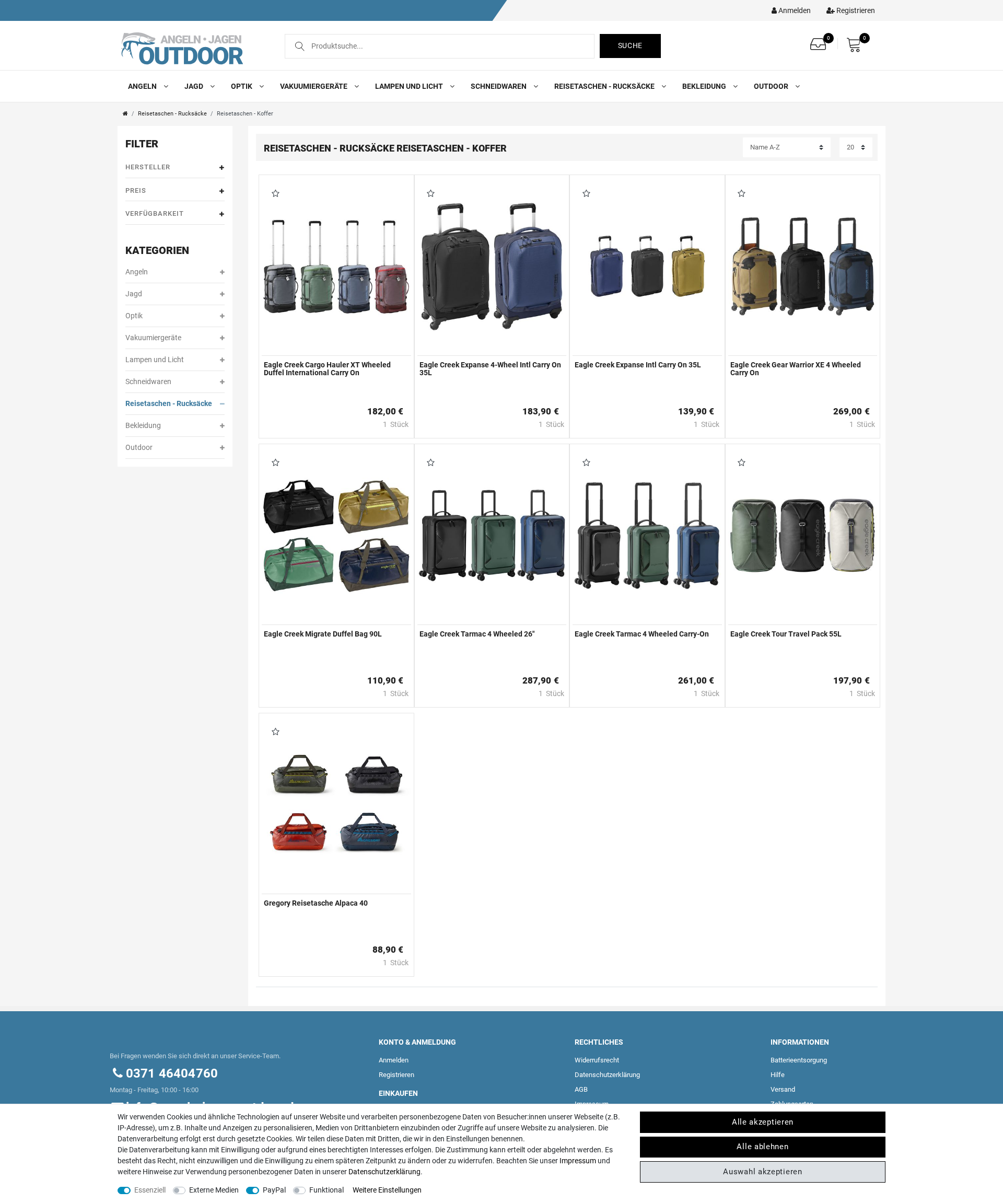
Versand (783, 1089)
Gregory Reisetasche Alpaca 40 (316, 903)
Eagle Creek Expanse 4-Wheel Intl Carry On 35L (490, 369)
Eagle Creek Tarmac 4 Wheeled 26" (476, 634)
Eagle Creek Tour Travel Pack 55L (786, 634)
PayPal (274, 1190)
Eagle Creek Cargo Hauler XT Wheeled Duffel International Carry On (327, 369)
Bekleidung (705, 86)
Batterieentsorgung (799, 1060)
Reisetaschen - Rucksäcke (605, 86)
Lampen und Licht (410, 86)
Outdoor (772, 86)
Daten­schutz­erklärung (607, 1075)
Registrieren (396, 1075)
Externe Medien (214, 1190)
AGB (581, 1089)
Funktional (326, 1190)
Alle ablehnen (762, 1146)
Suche (630, 45)
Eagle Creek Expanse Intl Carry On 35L (638, 365)
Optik (242, 86)
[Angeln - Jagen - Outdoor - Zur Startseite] (192, 47)
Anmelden (394, 1060)
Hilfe (778, 1075)
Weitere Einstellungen (387, 1190)
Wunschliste (273, 194)
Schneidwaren (499, 86)
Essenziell (150, 1190)
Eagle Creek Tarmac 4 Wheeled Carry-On (642, 634)
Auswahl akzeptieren (762, 1171)
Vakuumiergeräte (314, 86)
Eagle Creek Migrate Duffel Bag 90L (323, 634)
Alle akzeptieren (763, 1122)
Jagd (194, 86)
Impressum (577, 1160)
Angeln (143, 86)
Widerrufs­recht (597, 1060)
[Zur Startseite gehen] (125, 113)
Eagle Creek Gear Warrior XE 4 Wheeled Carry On (795, 369)
